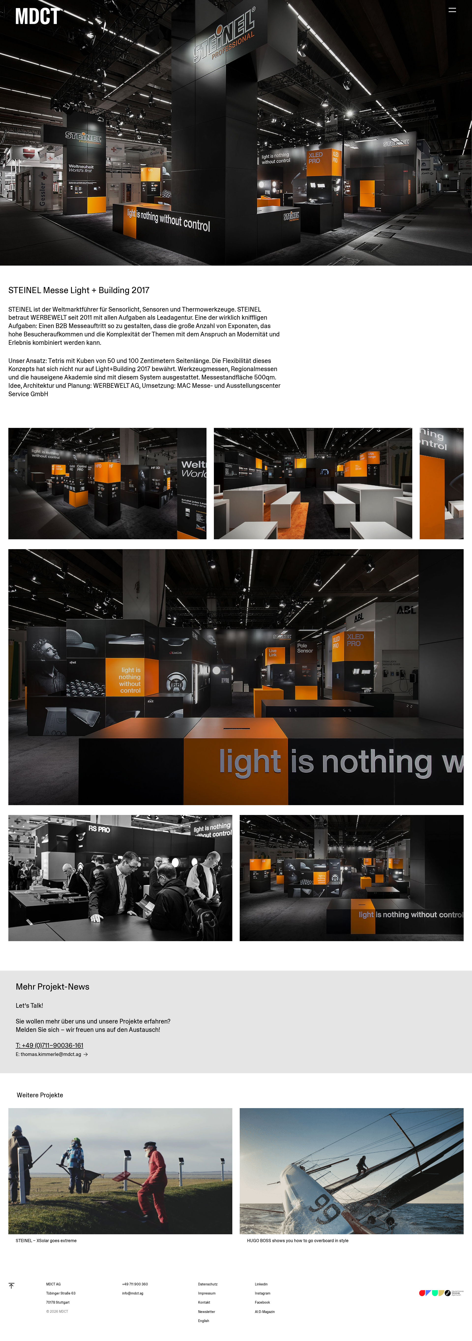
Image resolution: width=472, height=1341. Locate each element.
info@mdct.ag (132, 1293)
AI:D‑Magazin (265, 1312)
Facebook (262, 1302)
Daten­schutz (208, 1284)
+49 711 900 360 (135, 1284)
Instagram (262, 1293)
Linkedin (261, 1284)
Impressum (207, 1293)
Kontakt (204, 1302)
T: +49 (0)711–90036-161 (49, 1045)
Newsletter (206, 1312)
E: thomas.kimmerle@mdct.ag (48, 1054)
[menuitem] (226, 1321)
